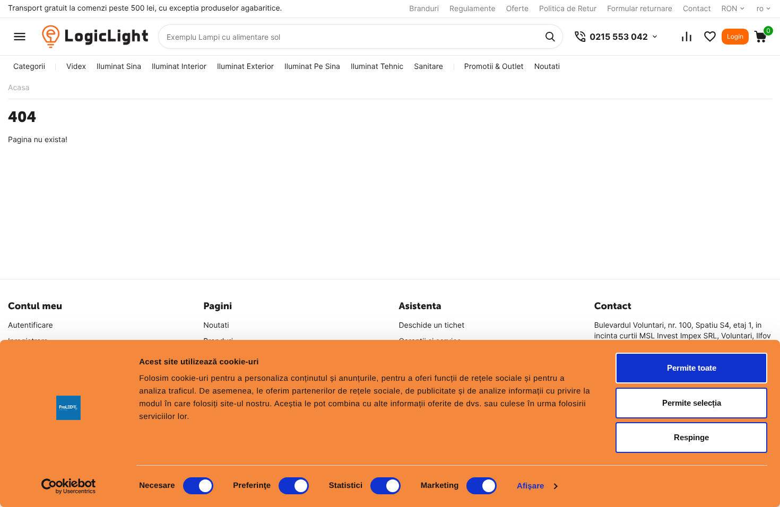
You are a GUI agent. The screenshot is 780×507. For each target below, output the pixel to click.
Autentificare (30, 325)
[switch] (294, 485)
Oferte (517, 8)
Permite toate (691, 367)
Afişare (530, 486)
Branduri (424, 8)
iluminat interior (179, 66)
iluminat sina (119, 66)
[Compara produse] (686, 36)
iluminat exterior (245, 66)
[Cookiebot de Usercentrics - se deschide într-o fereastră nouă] (68, 486)
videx (76, 66)
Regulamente (472, 8)
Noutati (547, 66)
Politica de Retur (567, 8)
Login (735, 36)
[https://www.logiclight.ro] (95, 37)
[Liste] (710, 36)
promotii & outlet (494, 66)
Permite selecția (691, 402)
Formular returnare (639, 8)
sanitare (428, 66)
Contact (697, 8)
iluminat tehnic (377, 66)
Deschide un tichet (432, 325)
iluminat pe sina (312, 66)
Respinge (691, 437)
